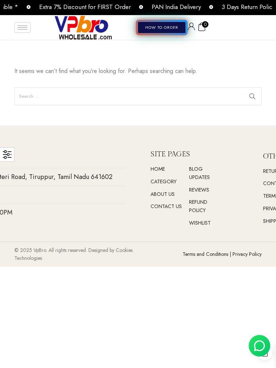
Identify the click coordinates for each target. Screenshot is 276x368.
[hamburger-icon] (22, 27)
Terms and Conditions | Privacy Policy (222, 254)
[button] (161, 27)
